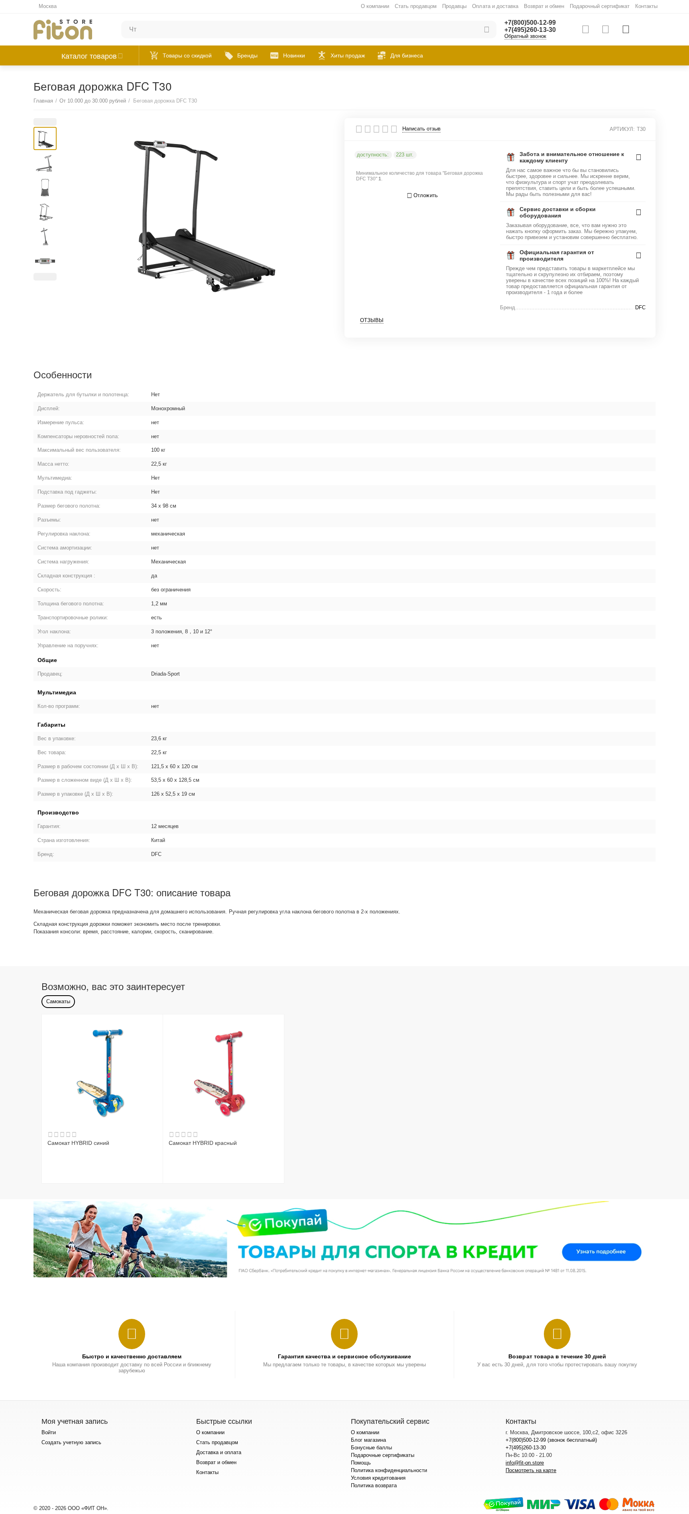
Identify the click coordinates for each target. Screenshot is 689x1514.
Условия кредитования (378, 1478)
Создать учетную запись (71, 1442)
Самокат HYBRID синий (78, 1143)
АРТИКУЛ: (622, 129)
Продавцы (454, 6)
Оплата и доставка (495, 6)
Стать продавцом (416, 6)
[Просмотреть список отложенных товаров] (605, 30)
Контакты (646, 6)
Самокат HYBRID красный (203, 1143)
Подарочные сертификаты (382, 1455)
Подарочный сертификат (600, 6)
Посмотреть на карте (531, 1470)
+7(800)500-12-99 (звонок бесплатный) (551, 1440)
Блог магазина (368, 1440)
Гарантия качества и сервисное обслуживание (344, 1356)
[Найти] (486, 29)
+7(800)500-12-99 (529, 22)
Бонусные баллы (371, 1448)
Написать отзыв (421, 129)
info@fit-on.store (525, 1463)
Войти (48, 1432)
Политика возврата (374, 1485)
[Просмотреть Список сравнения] (585, 30)
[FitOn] (62, 29)
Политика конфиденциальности (389, 1470)
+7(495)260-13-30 (529, 29)
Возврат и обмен (544, 6)
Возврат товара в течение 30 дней (557, 1356)
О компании (375, 6)
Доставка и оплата (218, 1452)
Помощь (361, 1463)
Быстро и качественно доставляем (131, 1356)
